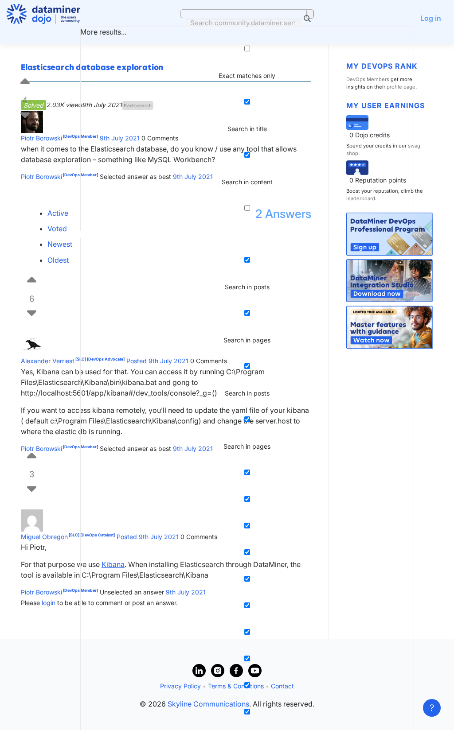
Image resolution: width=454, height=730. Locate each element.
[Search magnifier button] (309, 14)
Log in (430, 18)
